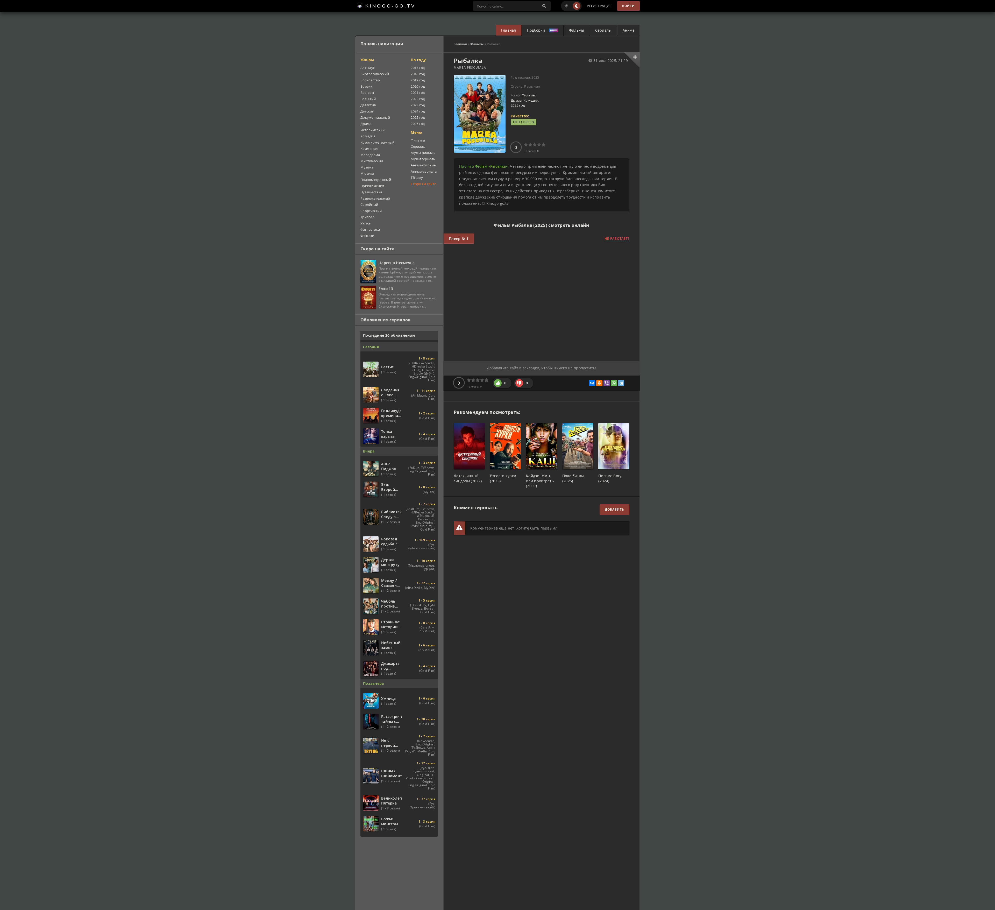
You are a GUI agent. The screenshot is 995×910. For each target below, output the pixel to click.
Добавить (614, 509)
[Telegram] (621, 383)
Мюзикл (367, 173)
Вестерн (367, 92)
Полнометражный (375, 179)
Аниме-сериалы (424, 171)
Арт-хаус (367, 67)
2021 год (418, 92)
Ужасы (365, 223)
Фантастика (370, 229)
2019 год (418, 80)
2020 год (418, 86)
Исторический (372, 130)
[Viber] (606, 383)
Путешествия (371, 192)
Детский (367, 111)
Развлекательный (375, 198)
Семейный (369, 204)
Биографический (374, 74)
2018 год (418, 74)
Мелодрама (370, 154)
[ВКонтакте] (592, 383)
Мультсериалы (423, 159)
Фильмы (576, 30)
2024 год (418, 111)
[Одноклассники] (599, 383)
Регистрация (599, 6)
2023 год (418, 105)
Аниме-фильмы (424, 165)
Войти (628, 6)
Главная (508, 30)
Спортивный (371, 210)
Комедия (530, 100)
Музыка (367, 167)
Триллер (367, 217)
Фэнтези (367, 235)
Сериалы (603, 30)
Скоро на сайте (423, 183)
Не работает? (617, 238)
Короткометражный (377, 142)
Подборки (536, 30)
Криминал (369, 148)
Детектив (368, 105)
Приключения (372, 186)
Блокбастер (370, 80)
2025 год (518, 105)
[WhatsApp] (614, 383)
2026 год (418, 123)
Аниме (629, 30)
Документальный (375, 117)
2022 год (418, 98)
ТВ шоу (417, 177)
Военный (368, 98)
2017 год (418, 67)
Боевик (366, 86)
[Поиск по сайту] (544, 6)
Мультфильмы (423, 152)
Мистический (371, 161)
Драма (516, 100)
